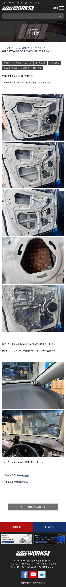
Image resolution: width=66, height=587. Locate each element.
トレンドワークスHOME (14, 47)
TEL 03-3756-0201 (20, 563)
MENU (55, 8)
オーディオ (36, 47)
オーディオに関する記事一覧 (33, 506)
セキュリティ (54, 63)
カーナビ (28, 63)
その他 (6, 63)
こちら (26, 475)
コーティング (40, 63)
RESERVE (49, 526)
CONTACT (16, 526)
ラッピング (25, 68)
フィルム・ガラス (10, 68)
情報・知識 (37, 68)
